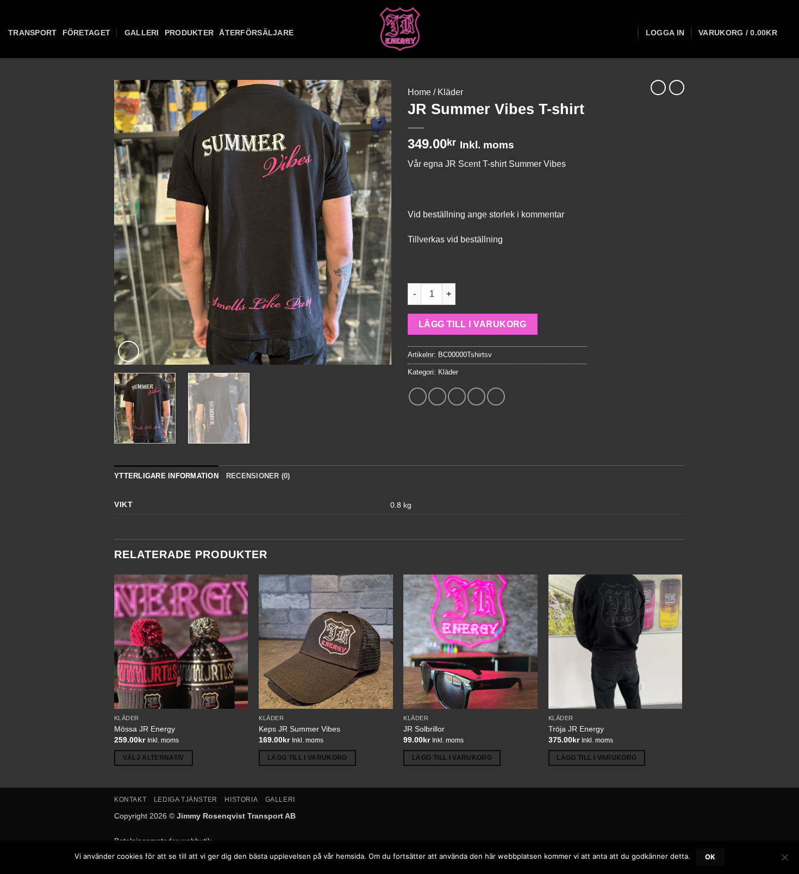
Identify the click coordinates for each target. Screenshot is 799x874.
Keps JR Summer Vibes (299, 729)
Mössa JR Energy (144, 729)
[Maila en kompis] (457, 396)
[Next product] (658, 87)
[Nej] (784, 860)
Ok (710, 857)
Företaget (87, 32)
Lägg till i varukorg (473, 324)
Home (419, 92)
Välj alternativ (153, 757)
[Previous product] (676, 87)
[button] (665, 32)
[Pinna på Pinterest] (476, 396)
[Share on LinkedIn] (496, 396)
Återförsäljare (256, 32)
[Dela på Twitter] (437, 396)
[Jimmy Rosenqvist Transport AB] (399, 29)
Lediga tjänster (185, 799)
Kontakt (130, 799)
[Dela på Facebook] (418, 396)
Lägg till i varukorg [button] (307, 757)
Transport (32, 32)
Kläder (450, 92)
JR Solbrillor (424, 729)
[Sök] (627, 33)
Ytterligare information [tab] (166, 476)
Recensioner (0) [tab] (258, 476)
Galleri (141, 32)
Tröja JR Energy (576, 729)
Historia (241, 799)
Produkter (189, 32)
